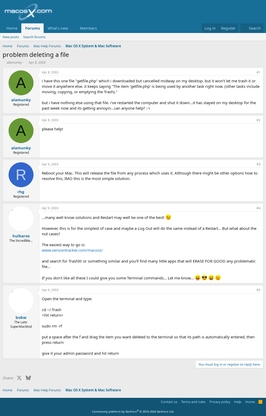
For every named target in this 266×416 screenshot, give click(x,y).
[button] (72, 28)
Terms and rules (193, 401)
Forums (32, 28)
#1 (259, 72)
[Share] (251, 73)
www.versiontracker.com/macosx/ (72, 250)
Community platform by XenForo (133, 411)
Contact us (169, 401)
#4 (259, 208)
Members (88, 28)
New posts (11, 37)
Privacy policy (219, 401)
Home (11, 28)
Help (237, 401)
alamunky (14, 62)
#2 (259, 120)
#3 (259, 164)
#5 (259, 290)
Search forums (34, 37)
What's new (58, 28)
